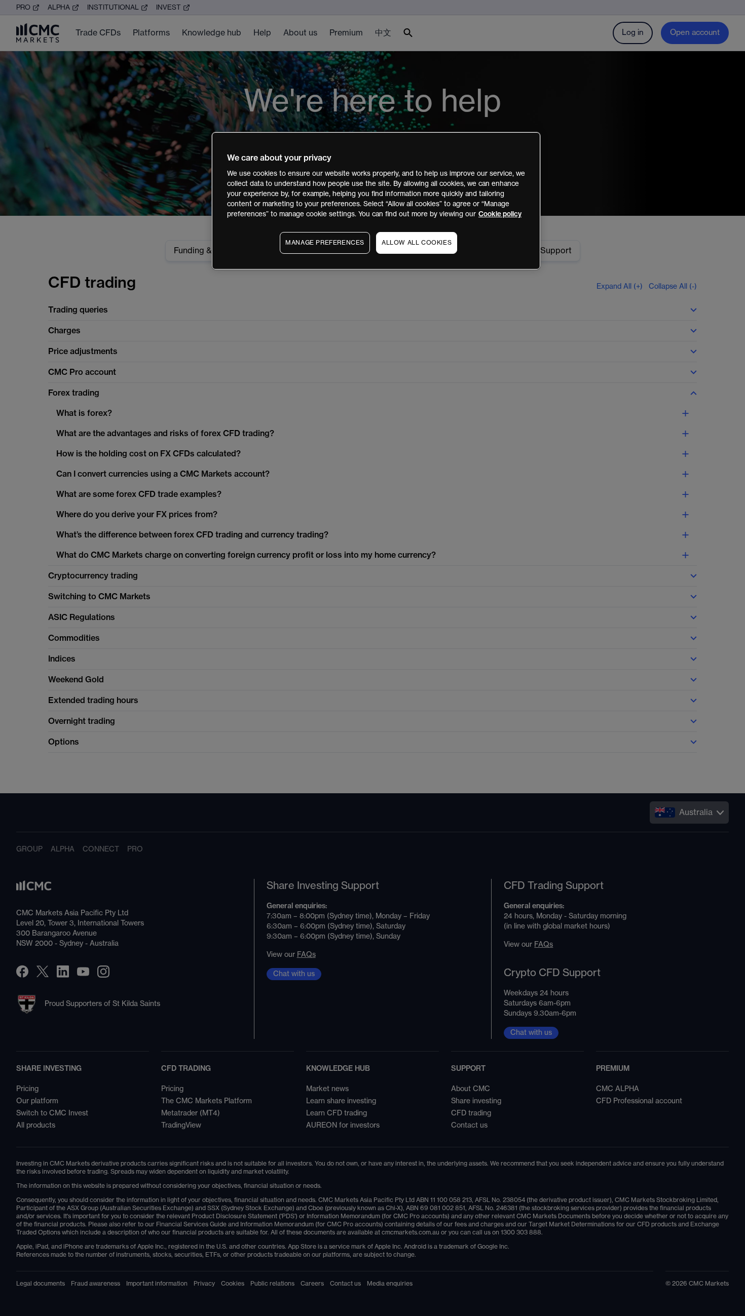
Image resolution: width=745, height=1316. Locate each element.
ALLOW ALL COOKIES (417, 243)
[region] (376, 201)
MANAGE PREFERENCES (324, 243)
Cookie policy (500, 214)
